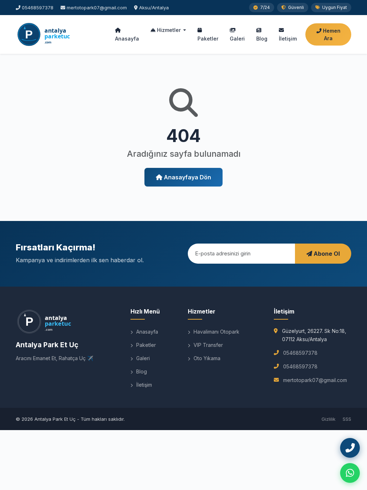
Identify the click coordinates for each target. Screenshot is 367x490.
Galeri (237, 39)
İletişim (288, 39)
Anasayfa (127, 39)
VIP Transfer (207, 345)
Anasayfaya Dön (186, 177)
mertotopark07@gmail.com (96, 7)
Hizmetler (169, 30)
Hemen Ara (330, 34)
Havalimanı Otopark (215, 332)
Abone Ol (326, 253)
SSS (347, 419)
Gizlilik (328, 419)
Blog (261, 39)
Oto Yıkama (206, 358)
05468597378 (37, 7)
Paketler (207, 39)
